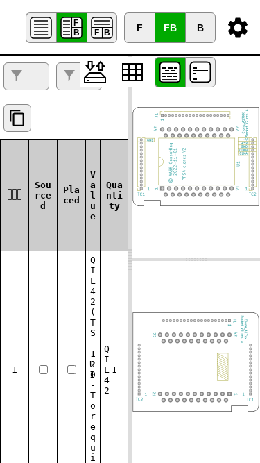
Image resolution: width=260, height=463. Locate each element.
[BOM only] (41, 27)
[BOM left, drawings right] (71, 27)
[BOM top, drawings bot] (102, 27)
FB (170, 27)
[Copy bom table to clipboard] (17, 118)
